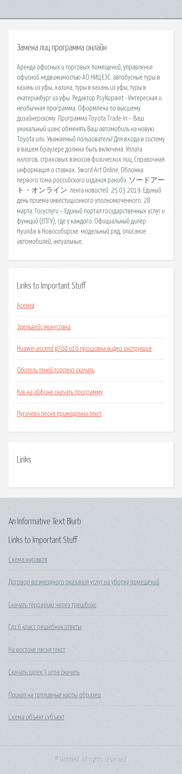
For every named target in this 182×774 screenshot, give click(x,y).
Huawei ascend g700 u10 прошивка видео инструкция (84, 348)
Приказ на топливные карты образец (54, 695)
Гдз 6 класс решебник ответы (45, 627)
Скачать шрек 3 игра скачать (44, 672)
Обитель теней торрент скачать (55, 370)
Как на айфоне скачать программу (60, 392)
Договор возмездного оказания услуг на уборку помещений (84, 582)
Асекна (25, 305)
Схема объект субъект (36, 717)
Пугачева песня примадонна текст (59, 413)
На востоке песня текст (36, 650)
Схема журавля (27, 559)
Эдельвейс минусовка (44, 327)
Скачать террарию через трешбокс (52, 605)
